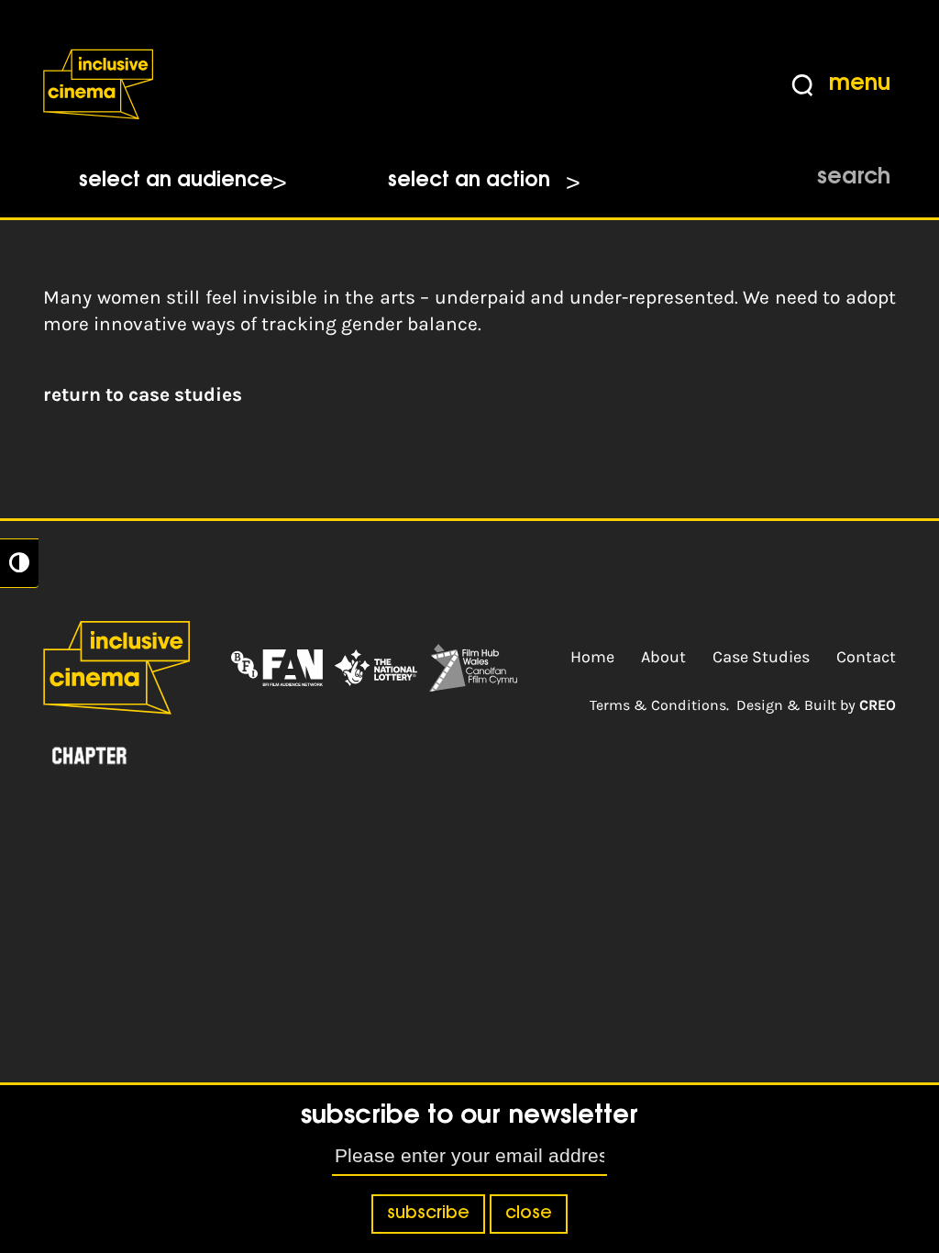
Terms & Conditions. (659, 705)
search (853, 178)
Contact (866, 657)
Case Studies (761, 657)
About (663, 657)
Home (592, 657)
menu (859, 84)
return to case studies (142, 394)
